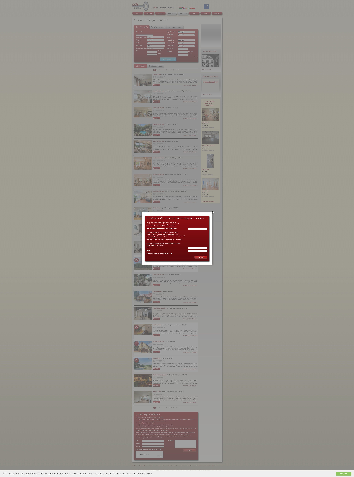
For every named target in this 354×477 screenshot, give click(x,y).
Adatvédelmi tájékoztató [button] (144, 473)
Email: (148, 251)
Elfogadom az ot (158, 253)
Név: (148, 248)
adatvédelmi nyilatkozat (161, 253)
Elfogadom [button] (343, 473)
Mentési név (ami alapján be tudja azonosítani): (162, 228)
